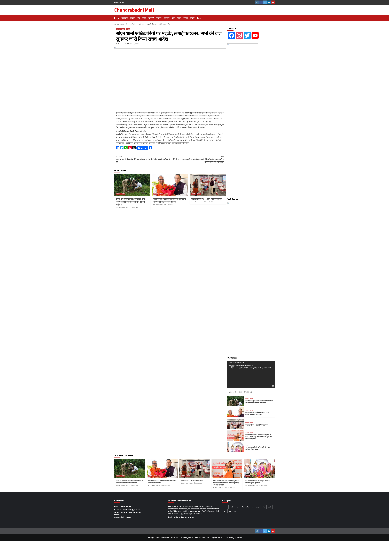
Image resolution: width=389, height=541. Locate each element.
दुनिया (144, 18)
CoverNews (228, 538)
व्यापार (186, 18)
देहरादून (132, 18)
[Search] (273, 18)
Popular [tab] (238, 391)
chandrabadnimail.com (122, 207)
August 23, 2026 (134, 207)
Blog (199, 18)
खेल (173, 18)
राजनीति (151, 18)
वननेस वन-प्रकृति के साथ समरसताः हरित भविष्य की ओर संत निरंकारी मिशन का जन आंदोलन (130, 202)
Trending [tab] (248, 391)
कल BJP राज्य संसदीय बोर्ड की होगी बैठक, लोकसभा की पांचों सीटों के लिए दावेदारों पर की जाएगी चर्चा (143, 159)
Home (116, 18)
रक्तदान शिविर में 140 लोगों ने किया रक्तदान (206, 199)
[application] (251, 374)
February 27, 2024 (135, 44)
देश (139, 18)
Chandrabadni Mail (134, 10)
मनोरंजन (166, 18)
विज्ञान (179, 18)
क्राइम (192, 18)
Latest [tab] (230, 391)
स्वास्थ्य (158, 18)
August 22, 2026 (263, 485)
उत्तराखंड (125, 18)
